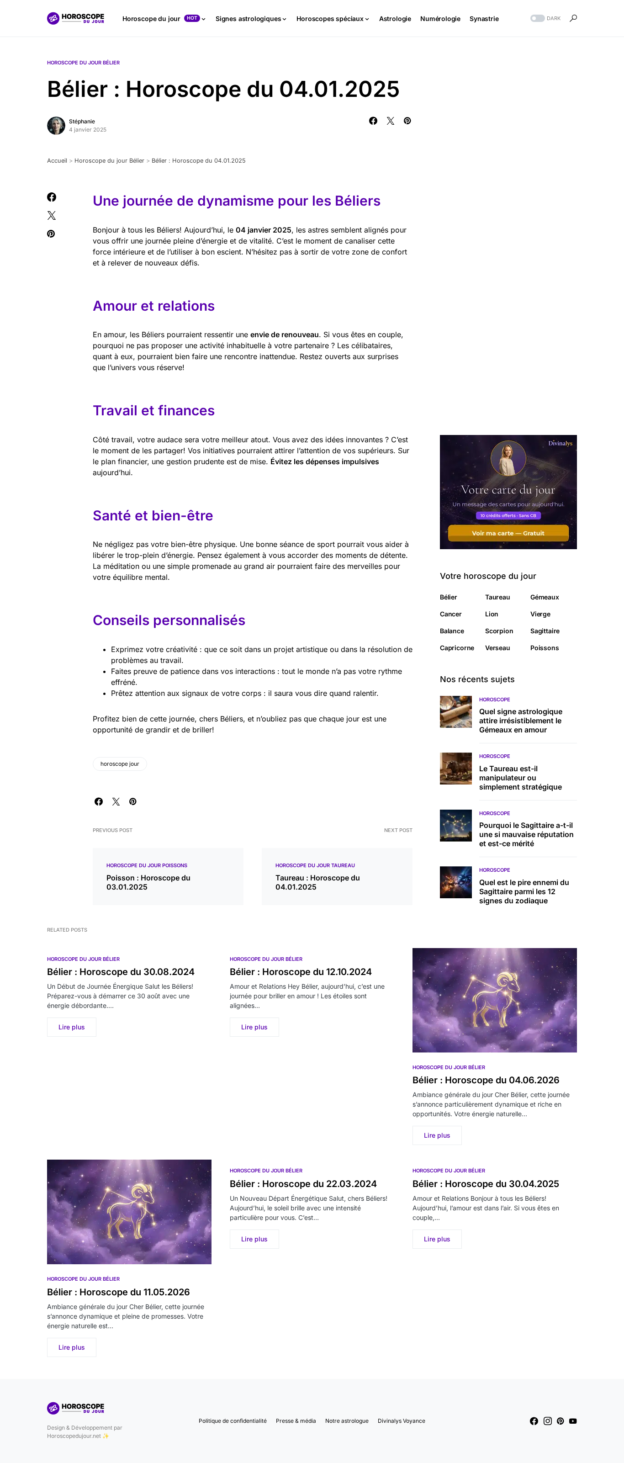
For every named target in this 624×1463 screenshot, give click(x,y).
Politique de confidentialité (233, 1420)
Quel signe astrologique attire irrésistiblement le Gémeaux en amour (520, 720)
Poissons (544, 648)
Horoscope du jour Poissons (146, 865)
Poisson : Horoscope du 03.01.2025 (148, 882)
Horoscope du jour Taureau (315, 865)
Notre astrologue (347, 1420)
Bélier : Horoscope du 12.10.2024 (301, 971)
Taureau (497, 597)
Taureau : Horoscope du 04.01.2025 (317, 882)
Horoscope (494, 699)
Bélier (448, 597)
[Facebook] (534, 1421)
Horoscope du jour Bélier (83, 62)
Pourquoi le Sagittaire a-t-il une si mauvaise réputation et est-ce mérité (526, 834)
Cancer (451, 614)
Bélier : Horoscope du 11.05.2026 (118, 1292)
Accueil (57, 160)
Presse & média (296, 1420)
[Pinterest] (560, 1421)
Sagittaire (545, 631)
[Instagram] (548, 1421)
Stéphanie (82, 121)
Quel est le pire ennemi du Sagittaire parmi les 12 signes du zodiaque (524, 891)
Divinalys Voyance (401, 1420)
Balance (452, 631)
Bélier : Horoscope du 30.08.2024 (121, 971)
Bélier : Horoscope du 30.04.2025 (485, 1183)
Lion (491, 614)
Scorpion (499, 631)
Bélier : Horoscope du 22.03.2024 (303, 1183)
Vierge (540, 614)
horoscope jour (119, 763)
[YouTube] (573, 1421)
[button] (545, 18)
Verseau (497, 648)
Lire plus (71, 1027)
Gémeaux (544, 597)
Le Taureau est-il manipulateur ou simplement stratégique (520, 777)
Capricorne (457, 648)
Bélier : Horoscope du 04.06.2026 (486, 1080)
